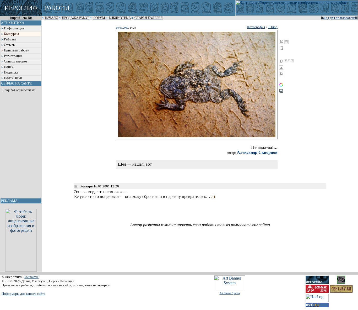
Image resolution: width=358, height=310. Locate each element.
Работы (10, 39)
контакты (31, 277)
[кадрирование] (281, 42)
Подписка (11, 72)
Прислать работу (16, 50)
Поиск (8, 67)
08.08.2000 (122, 27)
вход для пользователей (339, 18)
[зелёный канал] (289, 60)
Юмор (273, 27)
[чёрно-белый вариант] (281, 61)
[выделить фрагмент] (281, 48)
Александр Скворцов (257, 152)
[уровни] (281, 67)
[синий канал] (292, 60)
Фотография (256, 27)
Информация (14, 28)
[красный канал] (286, 60)
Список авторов (16, 61)
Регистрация (13, 56)
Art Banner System (230, 293)
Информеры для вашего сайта (23, 294)
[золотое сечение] (286, 42)
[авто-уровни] (281, 74)
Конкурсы (11, 34)
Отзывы (9, 45)
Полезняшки (13, 78)
